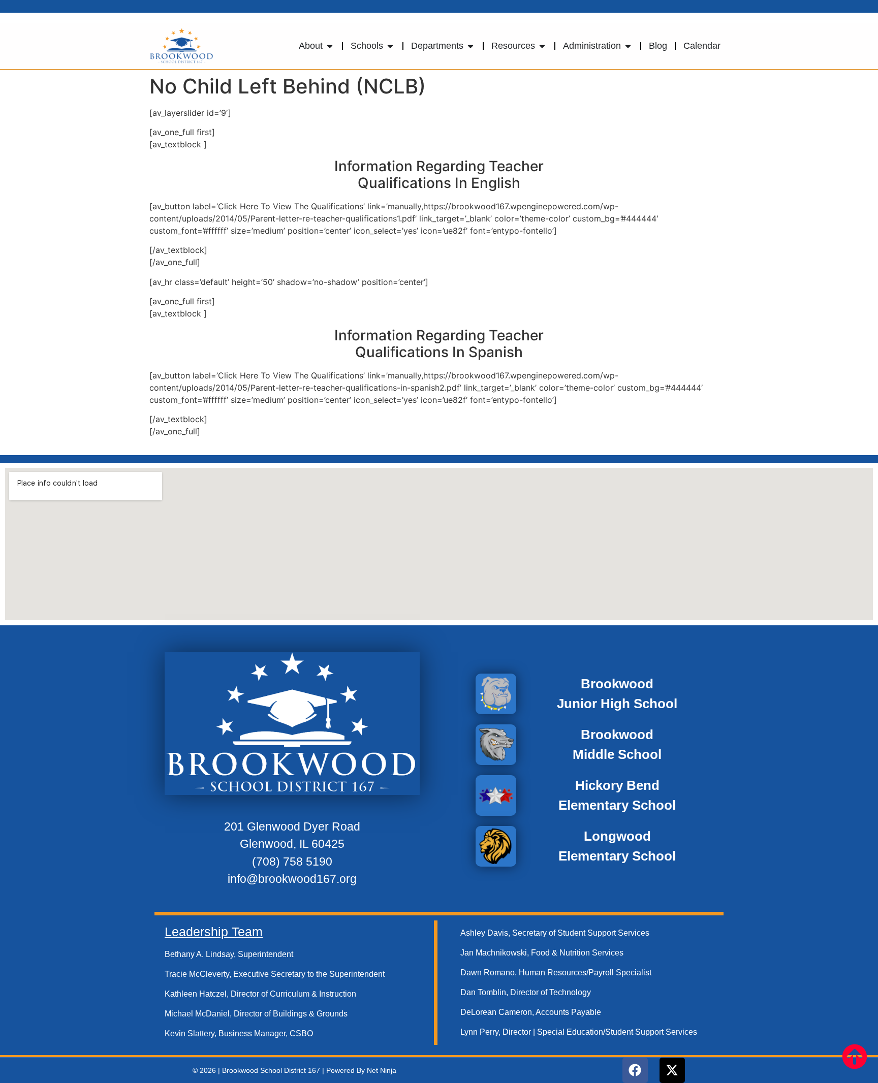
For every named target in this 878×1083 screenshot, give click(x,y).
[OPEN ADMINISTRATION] (628, 46)
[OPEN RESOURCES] (542, 46)
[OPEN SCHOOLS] (390, 46)
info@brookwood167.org (292, 878)
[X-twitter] (672, 1070)
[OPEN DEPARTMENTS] (470, 46)
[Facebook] (635, 1070)
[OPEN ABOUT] (329, 46)
